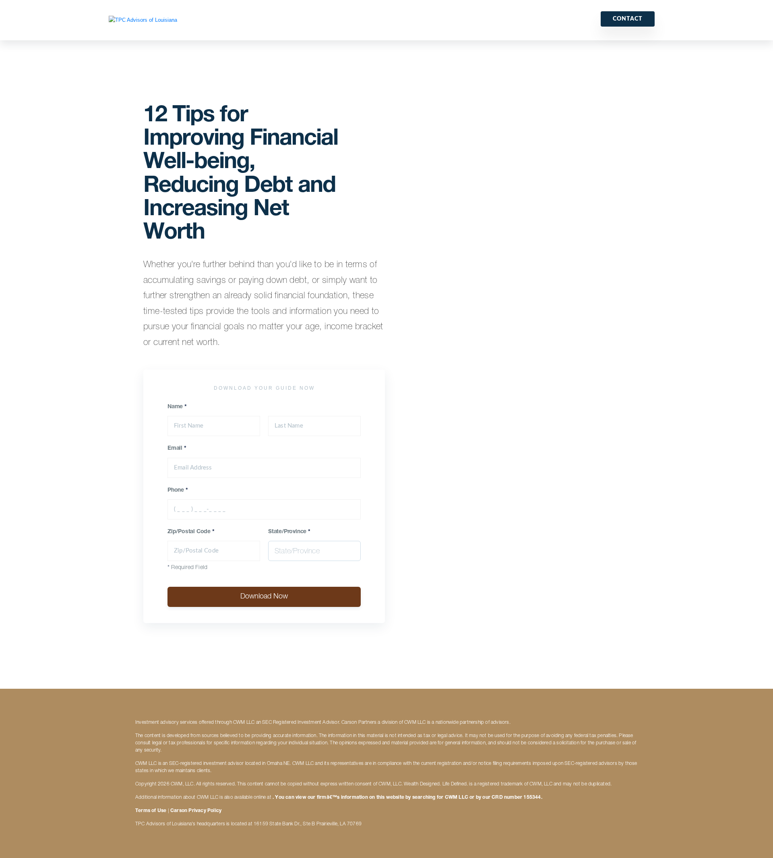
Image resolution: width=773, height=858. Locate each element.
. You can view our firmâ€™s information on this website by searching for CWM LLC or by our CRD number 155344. (407, 797)
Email (176, 448)
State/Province (289, 532)
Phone (177, 490)
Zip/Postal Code (191, 532)
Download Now (264, 596)
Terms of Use (150, 810)
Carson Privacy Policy (195, 810)
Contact (628, 19)
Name (177, 407)
